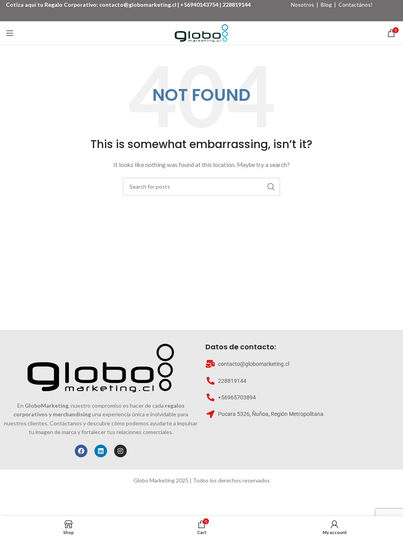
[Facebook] (81, 451)
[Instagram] (120, 451)
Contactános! (355, 4)
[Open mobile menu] (10, 33)
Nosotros (302, 4)
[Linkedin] (100, 451)
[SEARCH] (271, 187)
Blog (326, 4)
